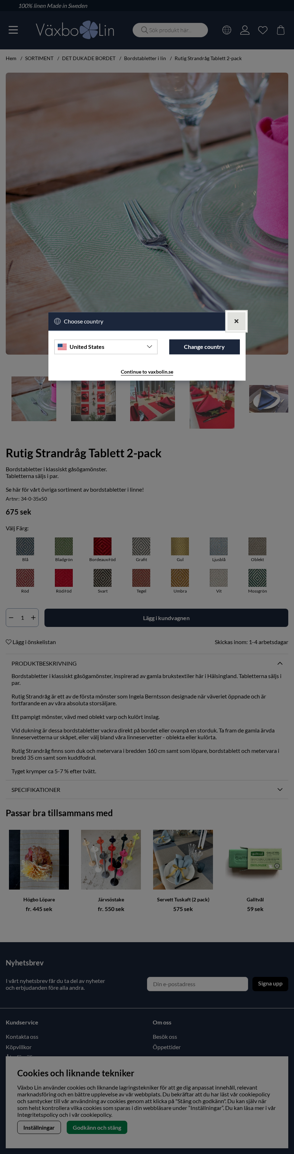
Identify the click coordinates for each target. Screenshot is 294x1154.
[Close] (236, 321)
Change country (204, 347)
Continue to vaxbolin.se (147, 372)
